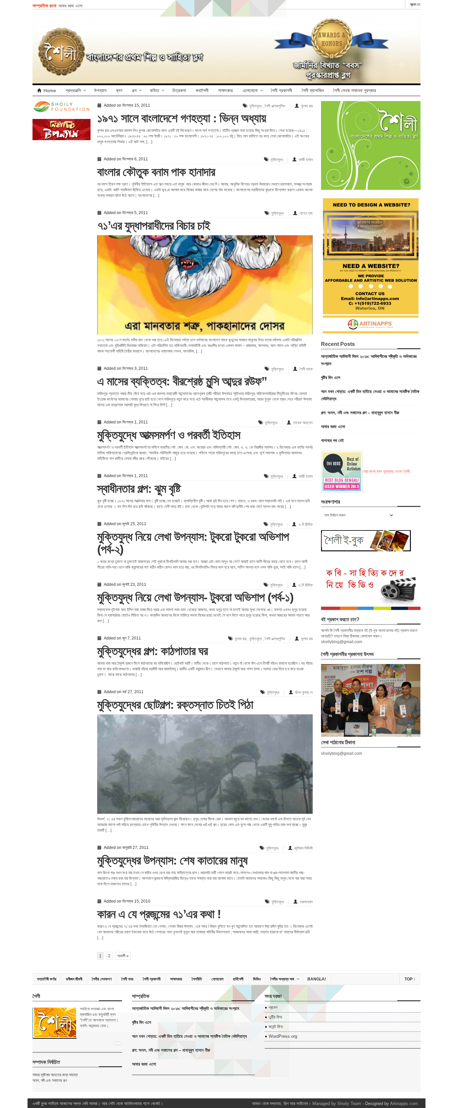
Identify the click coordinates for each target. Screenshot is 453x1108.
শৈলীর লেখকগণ (102, 979)
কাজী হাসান (306, 159)
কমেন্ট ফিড (276, 1026)
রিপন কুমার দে (304, 692)
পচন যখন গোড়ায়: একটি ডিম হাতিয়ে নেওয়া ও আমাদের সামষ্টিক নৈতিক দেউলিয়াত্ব (189, 1036)
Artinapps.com (404, 1103)
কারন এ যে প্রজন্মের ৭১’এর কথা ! (159, 914)
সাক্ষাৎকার (225, 90)
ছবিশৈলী (238, 979)
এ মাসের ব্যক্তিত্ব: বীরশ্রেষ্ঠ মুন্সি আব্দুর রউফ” (182, 381)
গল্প (134, 90)
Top (410, 979)
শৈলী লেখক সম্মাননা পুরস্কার (354, 90)
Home (49, 90)
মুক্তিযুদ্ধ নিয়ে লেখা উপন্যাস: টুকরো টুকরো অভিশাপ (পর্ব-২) (193, 543)
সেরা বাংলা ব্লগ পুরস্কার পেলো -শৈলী (386, 471)
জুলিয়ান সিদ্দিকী (303, 848)
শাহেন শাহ (306, 213)
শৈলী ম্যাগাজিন (313, 90)
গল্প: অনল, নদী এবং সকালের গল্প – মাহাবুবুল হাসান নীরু (360, 412)
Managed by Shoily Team (336, 1103)
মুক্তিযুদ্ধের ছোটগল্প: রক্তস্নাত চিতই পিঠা (175, 704)
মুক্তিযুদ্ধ (255, 106)
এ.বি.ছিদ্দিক (305, 524)
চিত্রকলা (179, 90)
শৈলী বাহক (306, 369)
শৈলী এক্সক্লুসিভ (275, 106)
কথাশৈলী (202, 90)
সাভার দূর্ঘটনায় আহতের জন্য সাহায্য (55, 1075)
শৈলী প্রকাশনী (281, 90)
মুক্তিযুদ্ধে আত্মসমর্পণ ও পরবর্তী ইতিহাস (168, 435)
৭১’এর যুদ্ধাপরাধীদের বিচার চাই (153, 225)
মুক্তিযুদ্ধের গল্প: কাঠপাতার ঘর (152, 651)
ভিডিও (257, 979)
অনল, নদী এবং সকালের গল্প (49, 1080)
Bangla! (316, 979)
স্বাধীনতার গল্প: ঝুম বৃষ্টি (138, 488)
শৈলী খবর (127, 979)
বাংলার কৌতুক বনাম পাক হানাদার (156, 172)
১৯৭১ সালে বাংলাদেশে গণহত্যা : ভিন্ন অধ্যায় (181, 118)
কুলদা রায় (307, 106)
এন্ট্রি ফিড (275, 1017)
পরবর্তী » (123, 956)
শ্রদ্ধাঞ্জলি (73, 90)
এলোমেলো (250, 90)
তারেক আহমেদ (303, 422)
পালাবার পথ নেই (332, 440)
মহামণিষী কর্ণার (46, 979)
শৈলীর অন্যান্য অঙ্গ (282, 979)
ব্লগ (119, 90)
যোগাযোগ (218, 979)
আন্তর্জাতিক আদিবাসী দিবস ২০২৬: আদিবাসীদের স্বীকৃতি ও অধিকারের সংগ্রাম (185, 1008)
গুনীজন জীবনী (74, 979)
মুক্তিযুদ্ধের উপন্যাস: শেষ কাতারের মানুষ (172, 860)
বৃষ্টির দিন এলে (330, 377)
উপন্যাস (100, 90)
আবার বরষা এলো (70, 5)
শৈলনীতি (197, 979)
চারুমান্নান (306, 902)
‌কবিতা (154, 90)
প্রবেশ (413, 4)
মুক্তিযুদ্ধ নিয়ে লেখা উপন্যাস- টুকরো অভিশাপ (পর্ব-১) (195, 597)
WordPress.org (283, 1036)
